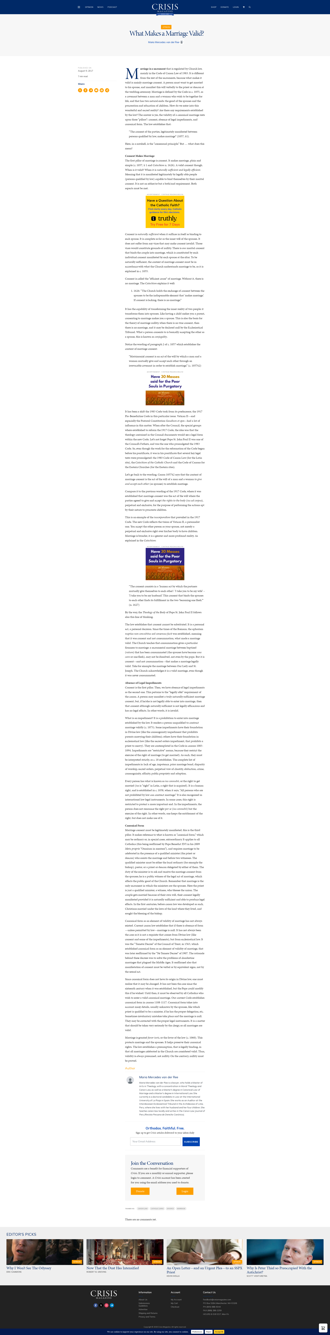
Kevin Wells (173, 1276)
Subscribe (191, 1141)
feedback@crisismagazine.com (217, 1299)
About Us (143, 1299)
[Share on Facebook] (85, 90)
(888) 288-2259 (214, 1310)
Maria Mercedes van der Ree (163, 42)
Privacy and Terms (147, 1316)
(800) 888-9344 (214, 1306)
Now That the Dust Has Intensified (113, 1268)
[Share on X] (80, 90)
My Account (176, 1299)
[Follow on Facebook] (96, 1305)
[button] (323, 1328)
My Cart (174, 1303)
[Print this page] (102, 90)
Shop (214, 7)
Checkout (175, 1306)
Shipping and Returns (148, 1313)
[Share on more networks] (107, 90)
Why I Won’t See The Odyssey (28, 1268)
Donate (225, 7)
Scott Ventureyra (257, 1276)
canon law (143, 1209)
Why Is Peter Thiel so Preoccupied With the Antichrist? (279, 1270)
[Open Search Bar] (250, 7)
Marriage (181, 1209)
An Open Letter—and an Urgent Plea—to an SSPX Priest (204, 1270)
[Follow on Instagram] (106, 1305)
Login (236, 7)
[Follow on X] (101, 1305)
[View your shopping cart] (244, 7)
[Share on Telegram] (91, 90)
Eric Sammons (14, 1272)
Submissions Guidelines (144, 1304)
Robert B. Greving (96, 1272)
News (100, 7)
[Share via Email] (96, 90)
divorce (170, 1209)
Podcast (112, 7)
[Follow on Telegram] (112, 1305)
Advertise (143, 1309)
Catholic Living (157, 1209)
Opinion (89, 7)
